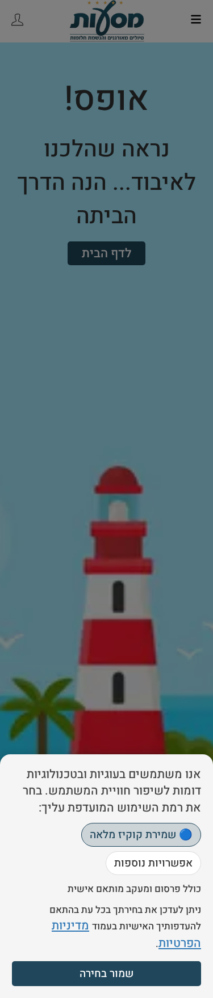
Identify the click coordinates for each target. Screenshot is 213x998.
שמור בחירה (106, 974)
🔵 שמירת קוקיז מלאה (141, 835)
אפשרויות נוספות (153, 863)
